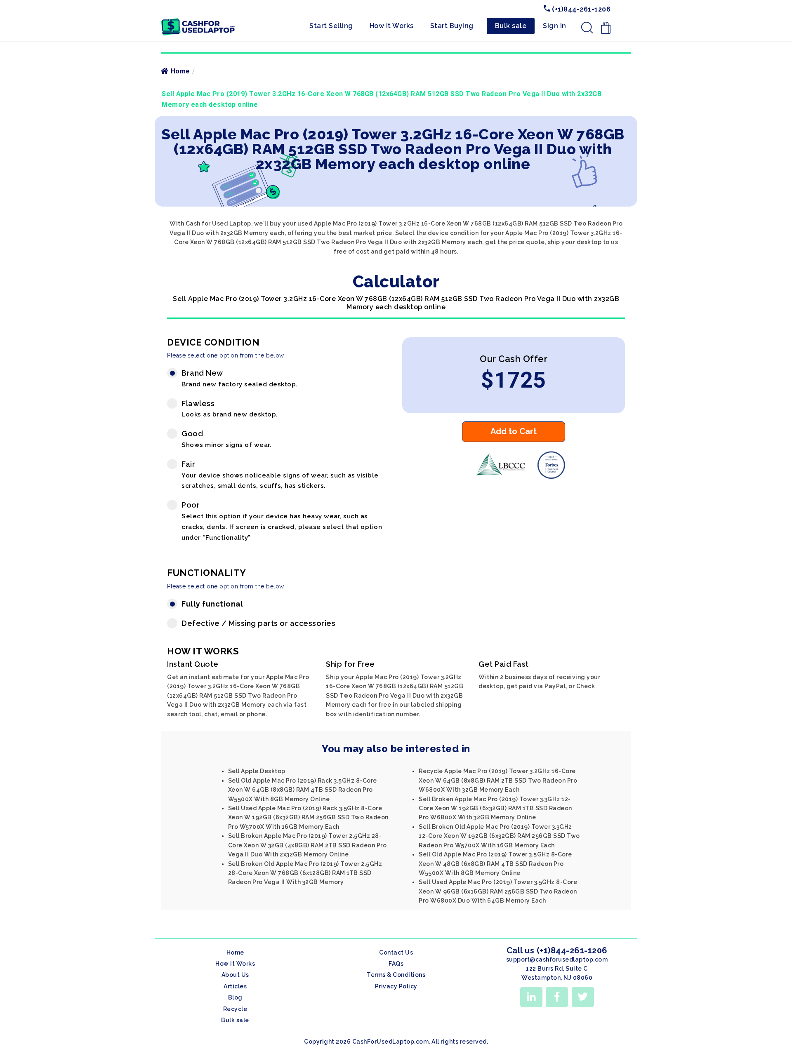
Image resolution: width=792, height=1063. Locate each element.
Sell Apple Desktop (256, 771)
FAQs (396, 963)
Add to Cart (513, 431)
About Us (235, 974)
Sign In (554, 26)
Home (180, 71)
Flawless (230, 409)
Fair (280, 475)
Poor (282, 521)
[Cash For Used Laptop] (497, 477)
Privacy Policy (396, 986)
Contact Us (396, 952)
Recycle (235, 1009)
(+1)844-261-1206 (580, 9)
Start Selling (331, 26)
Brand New (240, 378)
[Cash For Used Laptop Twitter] (583, 997)
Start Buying (452, 26)
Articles (235, 986)
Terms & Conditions (396, 974)
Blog (235, 997)
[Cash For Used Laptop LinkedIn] (531, 997)
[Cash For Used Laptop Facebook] (557, 997)
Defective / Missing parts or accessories (258, 623)
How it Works (392, 26)
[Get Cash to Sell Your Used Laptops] (198, 21)
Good (226, 439)
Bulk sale (511, 26)
